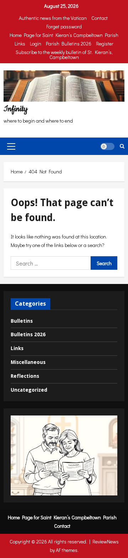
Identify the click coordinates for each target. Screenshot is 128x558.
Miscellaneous (28, 362)
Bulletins (22, 321)
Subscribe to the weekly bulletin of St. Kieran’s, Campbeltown (64, 54)
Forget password (64, 26)
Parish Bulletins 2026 (68, 43)
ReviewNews (105, 541)
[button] (11, 146)
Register (104, 43)
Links (20, 43)
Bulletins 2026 (28, 334)
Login (35, 43)
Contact (99, 18)
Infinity (15, 108)
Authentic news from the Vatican (53, 18)
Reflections (25, 376)
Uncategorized (29, 390)
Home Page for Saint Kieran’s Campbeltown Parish (64, 35)
